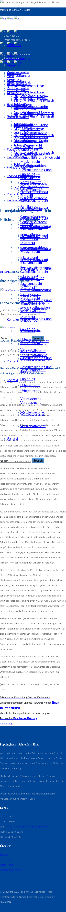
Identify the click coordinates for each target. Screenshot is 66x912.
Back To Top (6, 724)
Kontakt (4, 854)
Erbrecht (4, 272)
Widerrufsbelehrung (10, 870)
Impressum (5, 860)
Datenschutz (6, 865)
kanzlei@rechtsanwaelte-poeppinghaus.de (28, 827)
